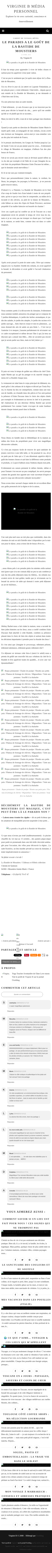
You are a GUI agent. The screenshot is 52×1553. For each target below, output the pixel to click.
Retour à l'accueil (26, 944)
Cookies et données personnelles (35, 1546)
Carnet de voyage (22, 38)
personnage (30, 645)
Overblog (40, 1536)
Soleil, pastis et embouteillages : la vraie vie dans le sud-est (26, 1456)
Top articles (37, 1543)
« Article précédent (8, 941)
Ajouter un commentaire (22, 994)
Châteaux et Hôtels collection (33, 862)
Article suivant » (44, 941)
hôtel (36, 38)
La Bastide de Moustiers (11, 862)
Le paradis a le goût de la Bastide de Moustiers (26, 46)
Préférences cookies (26, 1549)
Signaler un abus (10, 1546)
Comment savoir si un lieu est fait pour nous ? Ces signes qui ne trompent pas (26, 1223)
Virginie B (29, 977)
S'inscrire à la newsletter (11, 962)
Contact (46, 1543)
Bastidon (8, 849)
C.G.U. (20, 1546)
